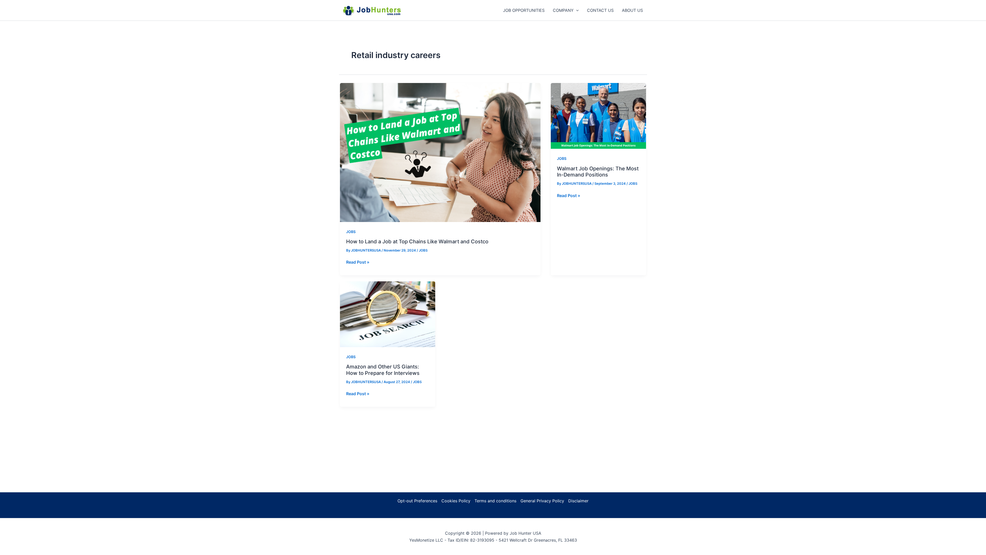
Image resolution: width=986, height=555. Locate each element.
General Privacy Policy (542, 500)
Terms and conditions (495, 500)
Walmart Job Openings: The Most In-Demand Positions (598, 171)
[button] (576, 10)
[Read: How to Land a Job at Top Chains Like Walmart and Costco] (440, 152)
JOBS (351, 231)
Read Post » (357, 262)
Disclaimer (578, 500)
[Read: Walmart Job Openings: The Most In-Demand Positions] (598, 115)
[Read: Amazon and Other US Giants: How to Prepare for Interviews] (387, 313)
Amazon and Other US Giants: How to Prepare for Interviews (383, 370)
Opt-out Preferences (417, 500)
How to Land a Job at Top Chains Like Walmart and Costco (417, 241)
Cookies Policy (455, 500)
